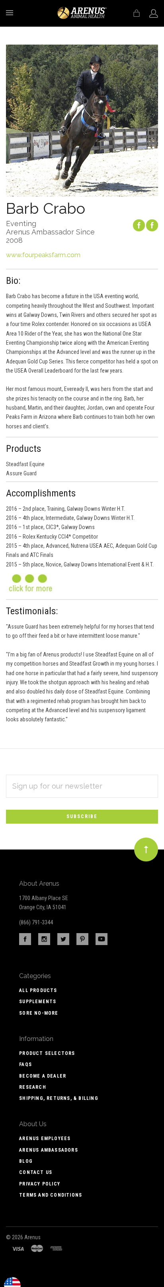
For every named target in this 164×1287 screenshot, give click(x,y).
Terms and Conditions (50, 1195)
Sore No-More (38, 1013)
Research (32, 1087)
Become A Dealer (42, 1076)
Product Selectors (47, 1053)
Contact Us (35, 1172)
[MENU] (11, 13)
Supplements (37, 1001)
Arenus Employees (44, 1138)
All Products (38, 990)
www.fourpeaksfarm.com (43, 255)
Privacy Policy (39, 1184)
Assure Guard (21, 473)
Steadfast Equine (25, 464)
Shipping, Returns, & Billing (58, 1098)
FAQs (25, 1064)
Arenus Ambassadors (48, 1150)
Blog (26, 1161)
